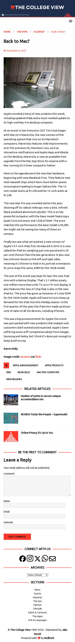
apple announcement (25, 365)
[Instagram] (30, 559)
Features (37, 597)
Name (7, 501)
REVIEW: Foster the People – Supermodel (44, 414)
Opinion (37, 604)
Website (8, 522)
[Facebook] (22, 559)
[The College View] (37, 15)
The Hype (22, 31)
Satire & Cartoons (37, 612)
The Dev (37, 601)
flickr (38, 356)
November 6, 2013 (16, 50)
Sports (37, 593)
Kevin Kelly (24, 372)
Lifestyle (37, 608)
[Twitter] (37, 559)
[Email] (52, 559)
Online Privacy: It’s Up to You (37, 432)
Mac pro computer (48, 372)
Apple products (54, 365)
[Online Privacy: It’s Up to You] (11, 436)
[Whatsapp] (45, 559)
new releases (14, 379)
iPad (8, 372)
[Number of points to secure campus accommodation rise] (11, 399)
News (37, 589)
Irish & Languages (37, 620)
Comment (9, 473)
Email (7, 511)
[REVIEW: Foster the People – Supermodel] (11, 418)
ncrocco (25, 356)
